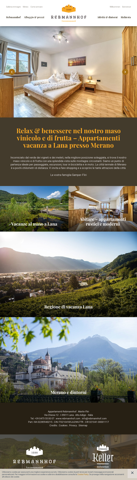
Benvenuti (126, 7)
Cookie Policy (82, 474)
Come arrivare (37, 7)
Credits (53, 425)
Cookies (63, 425)
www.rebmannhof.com (68, 418)
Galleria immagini (13, 7)
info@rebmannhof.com (94, 418)
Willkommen (115, 7)
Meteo (25, 7)
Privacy (73, 425)
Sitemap (83, 425)
